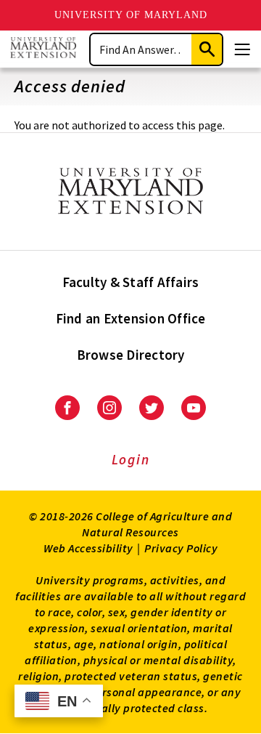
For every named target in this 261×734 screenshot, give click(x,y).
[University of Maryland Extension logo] (43, 49)
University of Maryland (130, 14)
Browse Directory (131, 354)
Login (131, 459)
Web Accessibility (88, 548)
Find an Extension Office (131, 318)
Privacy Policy (181, 548)
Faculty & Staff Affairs (130, 282)
